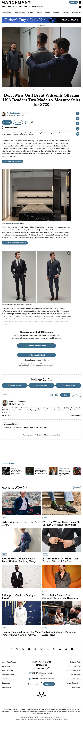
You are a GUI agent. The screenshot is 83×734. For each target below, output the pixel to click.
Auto (20, 6)
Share (7, 122)
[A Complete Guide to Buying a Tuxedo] (21, 576)
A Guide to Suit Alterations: (60, 560)
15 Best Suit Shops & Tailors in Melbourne (59, 633)
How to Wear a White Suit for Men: (21, 633)
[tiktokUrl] (35, 649)
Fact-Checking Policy (73, 670)
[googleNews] (54, 649)
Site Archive (76, 687)
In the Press (6, 679)
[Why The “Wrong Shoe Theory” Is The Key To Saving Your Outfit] (61, 503)
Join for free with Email (36, 355)
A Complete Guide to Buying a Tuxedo (18, 597)
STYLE (46, 90)
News (4, 6)
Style (15, 6)
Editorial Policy (75, 662)
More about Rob (6, 415)
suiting (10, 143)
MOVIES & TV (39, 468)
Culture (27, 6)
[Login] (80, 2)
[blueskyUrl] (41, 649)
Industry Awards (8, 675)
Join (31, 427)
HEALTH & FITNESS (64, 468)
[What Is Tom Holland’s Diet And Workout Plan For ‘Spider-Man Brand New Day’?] (53, 471)
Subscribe (73, 2)
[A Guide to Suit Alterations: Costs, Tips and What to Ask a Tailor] (61, 540)
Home (39, 25)
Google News (43, 385)
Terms (36, 364)
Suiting (30, 13)
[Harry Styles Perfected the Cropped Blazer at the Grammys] (61, 576)
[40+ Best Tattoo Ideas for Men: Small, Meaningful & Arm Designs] (6, 471)
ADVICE (13, 468)
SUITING (5, 394)
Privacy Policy (44, 364)
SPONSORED (38, 90)
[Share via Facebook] (78, 71)
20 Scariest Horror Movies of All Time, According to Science (41, 471)
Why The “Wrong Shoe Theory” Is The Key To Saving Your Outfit (61, 523)
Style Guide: (20, 523)
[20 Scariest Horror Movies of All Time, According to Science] (30, 471)
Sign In (46, 360)
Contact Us (6, 683)
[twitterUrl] (17, 649)
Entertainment (37, 6)
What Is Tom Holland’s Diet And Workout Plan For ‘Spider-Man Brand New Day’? (64, 473)
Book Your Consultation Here (14, 243)
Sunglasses (76, 13)
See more (77, 487)
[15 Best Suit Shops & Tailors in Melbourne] (61, 613)
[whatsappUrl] (48, 649)
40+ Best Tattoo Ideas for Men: (17, 472)
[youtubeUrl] (29, 649)
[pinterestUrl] (72, 649)
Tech (9, 6)
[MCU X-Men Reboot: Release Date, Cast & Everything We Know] (77, 471)
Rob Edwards (15, 113)
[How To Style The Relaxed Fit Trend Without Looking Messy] (21, 540)
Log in (25, 427)
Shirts (47, 13)
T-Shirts (56, 13)
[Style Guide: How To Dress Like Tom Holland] (21, 503)
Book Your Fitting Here (12, 161)
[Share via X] (78, 75)
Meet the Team (7, 670)
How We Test (6, 687)
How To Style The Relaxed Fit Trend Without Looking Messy (19, 560)
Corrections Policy (74, 666)
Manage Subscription (73, 683)
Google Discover (16, 385)
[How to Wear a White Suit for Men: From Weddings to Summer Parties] (21, 613)
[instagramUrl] (23, 649)
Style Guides (20, 13)
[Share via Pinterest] (78, 80)
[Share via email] (77, 134)
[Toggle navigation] (80, 6)
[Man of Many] (41, 694)
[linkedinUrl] (60, 649)
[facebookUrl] (11, 649)
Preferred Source (70, 385)
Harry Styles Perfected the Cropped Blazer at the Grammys (60, 597)
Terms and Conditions (73, 679)
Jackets (39, 13)
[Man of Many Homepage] (22, 2)
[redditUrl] (66, 649)
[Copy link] (78, 84)
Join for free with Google (38, 346)
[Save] (26, 122)
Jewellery (65, 13)
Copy (19, 122)
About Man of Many (75, 415)
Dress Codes (7, 13)
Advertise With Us (8, 666)
